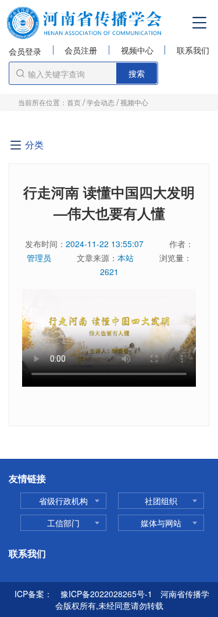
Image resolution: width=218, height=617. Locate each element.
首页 (74, 102)
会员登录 (25, 51)
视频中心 (137, 50)
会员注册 (81, 50)
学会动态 (101, 102)
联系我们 (193, 50)
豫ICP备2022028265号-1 (106, 594)
